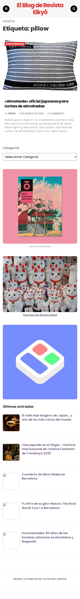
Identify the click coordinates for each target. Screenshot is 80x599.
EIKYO (12, 113)
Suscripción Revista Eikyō (40, 315)
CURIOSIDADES (15, 44)
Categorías (11, 148)
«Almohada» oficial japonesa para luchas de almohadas (36, 104)
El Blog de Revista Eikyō (40, 9)
